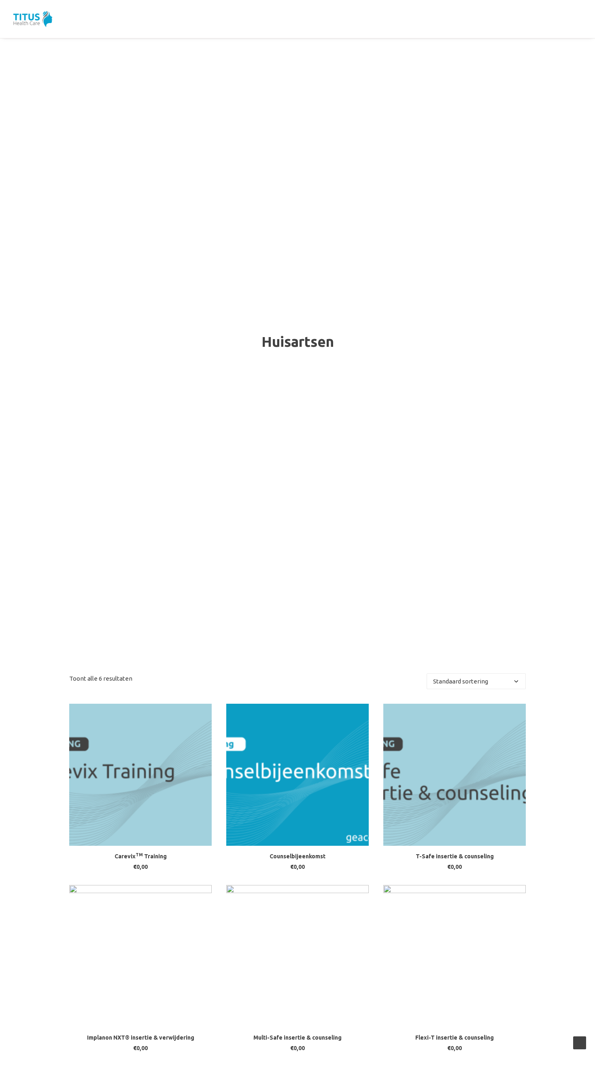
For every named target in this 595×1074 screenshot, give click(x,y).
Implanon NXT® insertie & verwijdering (140, 1037)
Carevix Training (141, 856)
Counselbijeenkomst (297, 856)
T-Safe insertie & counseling (455, 856)
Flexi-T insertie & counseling (454, 1037)
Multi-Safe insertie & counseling (297, 1037)
